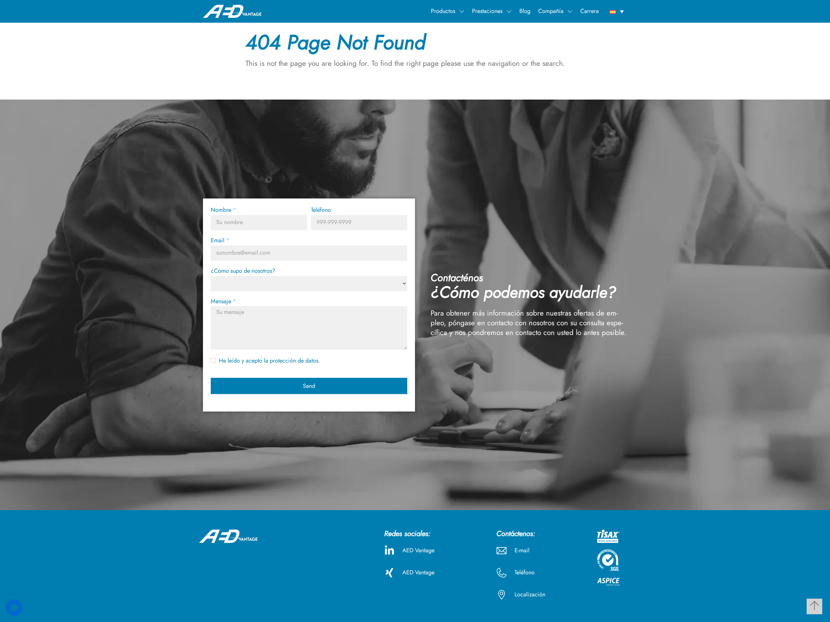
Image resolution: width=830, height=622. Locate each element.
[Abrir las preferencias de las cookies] (14, 613)
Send (309, 386)
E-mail (522, 550)
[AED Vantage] (232, 10)
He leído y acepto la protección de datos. (268, 361)
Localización (530, 594)
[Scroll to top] (814, 606)
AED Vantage (418, 550)
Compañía (550, 11)
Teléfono (321, 210)
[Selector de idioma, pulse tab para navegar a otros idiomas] (617, 11)
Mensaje (223, 301)
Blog (524, 11)
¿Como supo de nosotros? (243, 271)
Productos (443, 11)
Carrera (589, 11)
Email (220, 241)
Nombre (223, 210)
